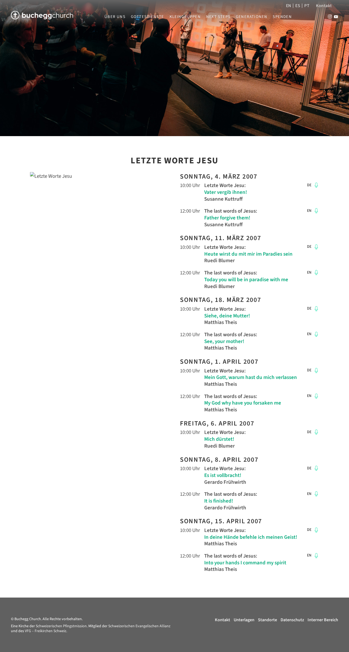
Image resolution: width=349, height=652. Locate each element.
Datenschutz (292, 620)
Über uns (114, 17)
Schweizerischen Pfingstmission (61, 626)
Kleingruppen (185, 17)
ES (297, 6)
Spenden (282, 17)
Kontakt (324, 6)
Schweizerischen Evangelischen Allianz (139, 626)
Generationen (251, 17)
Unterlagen (244, 620)
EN (288, 6)
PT (306, 6)
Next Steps (218, 17)
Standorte (267, 620)
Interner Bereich (323, 620)
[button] (315, 185)
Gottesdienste (147, 17)
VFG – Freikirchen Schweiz (45, 631)
